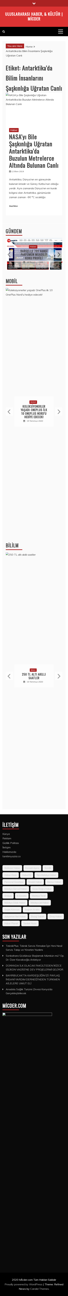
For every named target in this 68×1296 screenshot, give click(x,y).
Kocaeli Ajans (32, 868)
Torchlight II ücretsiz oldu (38, 676)
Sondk (48, 868)
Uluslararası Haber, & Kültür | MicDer (34, 16)
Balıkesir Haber (12, 868)
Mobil (12, 281)
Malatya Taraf (39, 895)
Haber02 (26, 875)
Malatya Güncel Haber (15, 889)
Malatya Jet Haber (40, 902)
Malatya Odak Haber (14, 902)
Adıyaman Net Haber (15, 916)
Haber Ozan (10, 875)
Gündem (14, 231)
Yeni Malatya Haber (46, 875)
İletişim (6, 847)
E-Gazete (22, 895)
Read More (13, 206)
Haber (13, 130)
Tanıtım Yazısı (30, 923)
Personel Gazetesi (13, 882)
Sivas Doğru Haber (42, 889)
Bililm (12, 545)
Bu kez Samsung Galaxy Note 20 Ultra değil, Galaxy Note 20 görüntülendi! (34, 411)
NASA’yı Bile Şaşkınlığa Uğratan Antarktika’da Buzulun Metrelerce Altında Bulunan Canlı (34, 150)
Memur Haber (54, 882)
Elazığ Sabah (37, 916)
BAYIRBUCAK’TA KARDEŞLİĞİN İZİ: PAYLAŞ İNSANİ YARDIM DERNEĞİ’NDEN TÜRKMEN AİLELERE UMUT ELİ (33, 979)
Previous (9, 254)
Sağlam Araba (32, 909)
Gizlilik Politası (10, 843)
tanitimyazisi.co (11, 856)
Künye (6, 834)
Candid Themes (39, 1288)
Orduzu (8, 895)
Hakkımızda (9, 851)
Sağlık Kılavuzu (11, 909)
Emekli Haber (35, 882)
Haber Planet (11, 923)
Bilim (37, 670)
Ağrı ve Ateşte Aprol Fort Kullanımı (34, 254)
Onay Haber (56, 916)
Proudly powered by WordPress (24, 1284)
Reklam (6, 838)
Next (58, 254)
